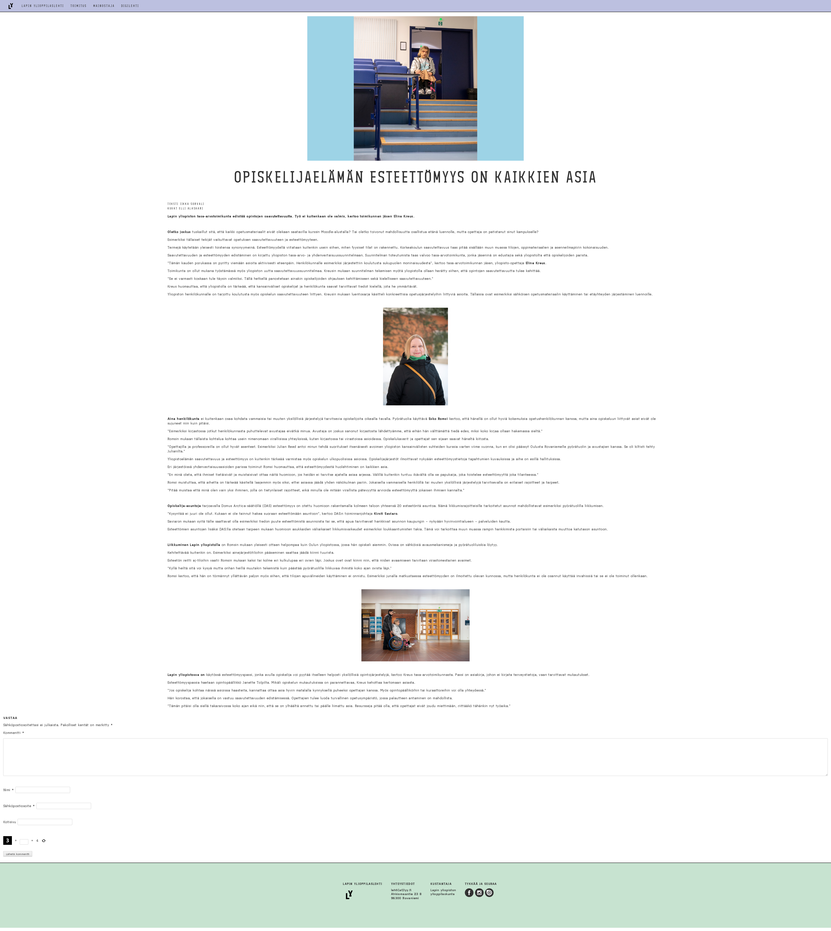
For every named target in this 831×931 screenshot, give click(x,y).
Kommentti (13, 733)
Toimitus (79, 6)
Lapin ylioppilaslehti (43, 6)
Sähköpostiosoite (19, 806)
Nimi (8, 790)
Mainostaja (104, 6)
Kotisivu (9, 822)
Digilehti (130, 6)
